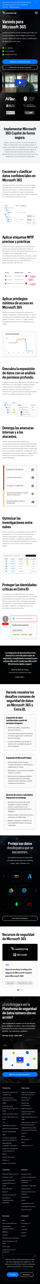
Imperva (24, 1232)
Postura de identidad (9, 1131)
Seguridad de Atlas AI (9, 1125)
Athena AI (5, 1160)
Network (5, 1192)
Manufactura (25, 1139)
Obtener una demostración (20, 62)
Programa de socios (27, 1203)
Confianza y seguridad (28, 1185)
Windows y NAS (7, 1177)
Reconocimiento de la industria (28, 1193)
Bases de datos (7, 1188)
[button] (36, 13)
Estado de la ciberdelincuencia (8, 1228)
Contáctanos (25, 1197)
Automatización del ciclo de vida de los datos (29, 1124)
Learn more (19, 677)
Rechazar (26, 1274)
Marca (23, 1200)
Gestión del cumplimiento (25, 1104)
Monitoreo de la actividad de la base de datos (10, 1108)
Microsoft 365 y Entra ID (10, 1174)
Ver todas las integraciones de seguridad (7, 1200)
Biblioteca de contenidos (10, 1238)
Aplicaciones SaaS (8, 1180)
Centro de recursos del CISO (9, 1242)
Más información (14, 7)
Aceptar (13, 1274)
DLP (3, 1122)
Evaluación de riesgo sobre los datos (28, 1113)
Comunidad (6, 1246)
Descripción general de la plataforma (10, 1093)
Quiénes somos (26, 1174)
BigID (23, 1220)
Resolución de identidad (10, 1128)
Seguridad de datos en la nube (29, 1118)
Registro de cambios (9, 1163)
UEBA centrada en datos (10, 1114)
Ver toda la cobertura (20, 918)
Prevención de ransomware (26, 1099)
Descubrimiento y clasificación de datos (9, 1099)
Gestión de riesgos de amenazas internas (28, 1093)
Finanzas (24, 1133)
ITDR (3, 1135)
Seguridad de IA (26, 1108)
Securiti (23, 1236)
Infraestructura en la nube (8, 1184)
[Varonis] (9, 13)
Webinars (5, 1232)
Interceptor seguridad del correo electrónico (9, 1139)
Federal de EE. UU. (27, 1145)
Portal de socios (26, 1209)
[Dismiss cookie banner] (35, 1256)
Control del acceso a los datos (10, 1118)
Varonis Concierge (8, 1157)
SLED (23, 1142)
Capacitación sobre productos (8, 1251)
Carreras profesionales (28, 1177)
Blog (3, 1220)
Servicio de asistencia (9, 1223)
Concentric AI (25, 1223)
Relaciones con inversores (26, 1181)
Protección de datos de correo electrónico (10, 1150)
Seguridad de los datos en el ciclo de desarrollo (29, 1129)
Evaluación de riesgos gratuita (20, 67)
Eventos (5, 1235)
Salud (23, 1136)
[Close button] (36, 2)
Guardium (24, 1229)
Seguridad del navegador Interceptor (9, 1144)
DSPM (4, 1103)
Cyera (23, 1226)
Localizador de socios (28, 1206)
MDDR (4, 1154)
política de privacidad (20, 1269)
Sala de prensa (26, 1188)
